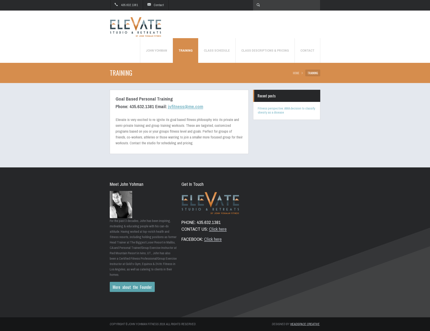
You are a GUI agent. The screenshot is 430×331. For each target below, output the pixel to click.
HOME (296, 73)
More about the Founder (132, 287)
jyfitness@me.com (185, 106)
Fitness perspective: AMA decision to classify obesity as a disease (286, 110)
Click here (218, 229)
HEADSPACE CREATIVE (305, 324)
